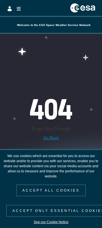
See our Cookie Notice (51, 222)
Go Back (51, 138)
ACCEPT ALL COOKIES (51, 190)
